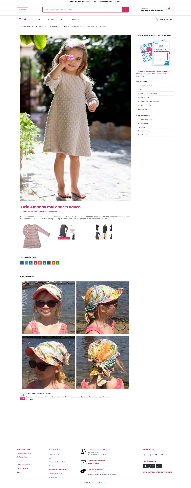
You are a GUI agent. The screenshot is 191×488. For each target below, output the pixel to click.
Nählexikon (76, 19)
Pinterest (35, 263)
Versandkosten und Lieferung (148, 101)
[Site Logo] (22, 10)
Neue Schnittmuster (30, 212)
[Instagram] (162, 455)
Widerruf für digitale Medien (148, 93)
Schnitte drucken (144, 135)
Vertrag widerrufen (145, 85)
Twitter (26, 263)
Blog (62, 19)
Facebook (22, 263)
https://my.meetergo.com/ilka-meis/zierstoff (102, 474)
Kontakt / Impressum (145, 105)
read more (30, 399)
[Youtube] (156, 455)
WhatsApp (57, 263)
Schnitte (37, 19)
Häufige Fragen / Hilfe (146, 119)
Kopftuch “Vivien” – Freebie (38, 393)
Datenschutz (142, 109)
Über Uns (51, 19)
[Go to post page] (75, 335)
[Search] (125, 9)
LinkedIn (30, 263)
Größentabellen (144, 123)
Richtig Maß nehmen (145, 131)
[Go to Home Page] (17, 27)
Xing (44, 263)
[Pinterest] (150, 455)
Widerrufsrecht (143, 97)
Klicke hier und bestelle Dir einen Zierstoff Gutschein (152, 73)
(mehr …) (108, 397)
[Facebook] (145, 455)
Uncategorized (52, 212)
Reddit (53, 263)
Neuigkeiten (41, 212)
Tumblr (48, 263)
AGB (139, 89)
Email (39, 263)
